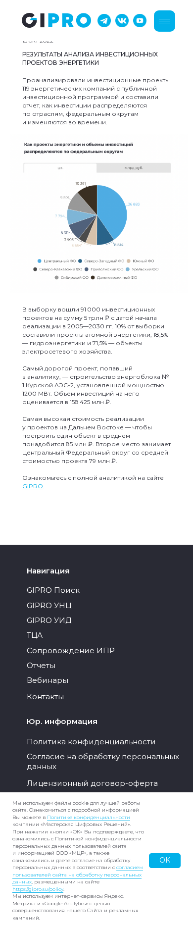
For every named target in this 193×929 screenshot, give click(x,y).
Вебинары (47, 680)
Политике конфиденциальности (88, 817)
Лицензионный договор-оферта (92, 783)
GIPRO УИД (49, 620)
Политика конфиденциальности (91, 741)
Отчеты (41, 665)
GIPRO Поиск (53, 590)
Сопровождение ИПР (71, 650)
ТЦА (35, 635)
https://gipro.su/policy (37, 889)
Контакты (45, 696)
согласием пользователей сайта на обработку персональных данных (77, 874)
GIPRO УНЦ (49, 605)
